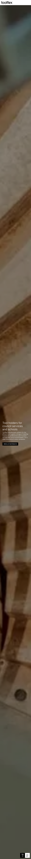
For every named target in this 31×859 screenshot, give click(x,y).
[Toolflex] (7, 2)
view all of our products (10, 444)
